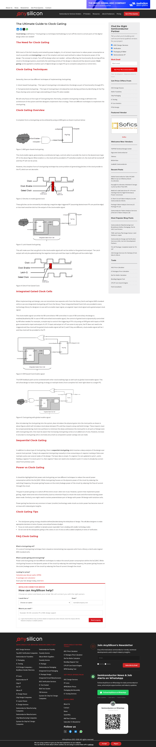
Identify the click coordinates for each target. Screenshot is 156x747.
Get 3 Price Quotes (131, 14)
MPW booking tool (70, 669)
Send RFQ (67, 715)
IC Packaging (20, 660)
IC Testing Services (70, 694)
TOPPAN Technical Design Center (121, 149)
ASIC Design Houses (117, 88)
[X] (23, 29)
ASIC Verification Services (47, 682)
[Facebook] (20, 29)
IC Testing (114, 99)
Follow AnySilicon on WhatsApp (114, 692)
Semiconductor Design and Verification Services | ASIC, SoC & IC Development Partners (123, 241)
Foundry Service (44, 653)
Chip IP (18, 683)
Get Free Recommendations (124, 70)
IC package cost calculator (25, 578)
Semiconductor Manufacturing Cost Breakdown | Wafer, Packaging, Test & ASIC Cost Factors (123, 227)
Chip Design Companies (24, 697)
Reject (116, 744)
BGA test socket (44, 689)
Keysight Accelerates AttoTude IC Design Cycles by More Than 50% (124, 186)
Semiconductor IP (119, 55)
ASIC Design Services (120, 45)
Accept (104, 744)
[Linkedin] (17, 29)
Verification (117, 48)
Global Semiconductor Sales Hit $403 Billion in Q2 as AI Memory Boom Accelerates (122, 179)
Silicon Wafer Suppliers (46, 657)
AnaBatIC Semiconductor (119, 164)
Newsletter (25, 8)
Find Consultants (116, 287)
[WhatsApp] (27, 29)
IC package (42, 664)
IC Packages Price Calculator (120, 271)
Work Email (115, 59)
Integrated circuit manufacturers (50, 678)
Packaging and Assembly (72, 690)
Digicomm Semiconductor (119, 153)
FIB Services (43, 692)
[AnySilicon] (29, 13)
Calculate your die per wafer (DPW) (28, 575)
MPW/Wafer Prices (70, 687)
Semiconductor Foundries (24, 657)
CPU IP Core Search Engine (119, 283)
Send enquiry (96, 620)
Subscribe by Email (131, 665)
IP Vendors (87, 14)
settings (90, 745)
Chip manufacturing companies (26, 718)
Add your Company (70, 718)
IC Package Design (45, 674)
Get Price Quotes (37, 8)
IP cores (19, 676)
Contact (48, 8)
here (42, 581)
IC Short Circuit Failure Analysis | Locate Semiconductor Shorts (123, 200)
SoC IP (18, 687)
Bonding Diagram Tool (118, 279)
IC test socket (44, 685)
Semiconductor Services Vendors (70, 14)
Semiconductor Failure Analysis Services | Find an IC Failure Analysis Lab (124, 212)
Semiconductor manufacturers (26, 714)
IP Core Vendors (116, 103)
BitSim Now (114, 160)
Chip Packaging (116, 96)
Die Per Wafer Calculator (118, 275)
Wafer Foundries (116, 92)
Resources (96, 14)
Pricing (119, 14)
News (16, 8)
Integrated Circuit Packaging (48, 671)
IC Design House (21, 694)
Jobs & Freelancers (108, 14)
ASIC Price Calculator (117, 267)
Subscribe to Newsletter (72, 722)
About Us (9, 8)
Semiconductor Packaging (47, 667)
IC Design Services (22, 704)
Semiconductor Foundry (47, 649)
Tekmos (113, 156)
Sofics (124, 137)
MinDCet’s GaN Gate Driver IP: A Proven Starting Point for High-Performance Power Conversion (123, 193)
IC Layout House (21, 701)
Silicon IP (19, 690)
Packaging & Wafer (119, 52)
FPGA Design (115, 107)
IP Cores (66, 683)
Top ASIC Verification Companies (27, 653)
